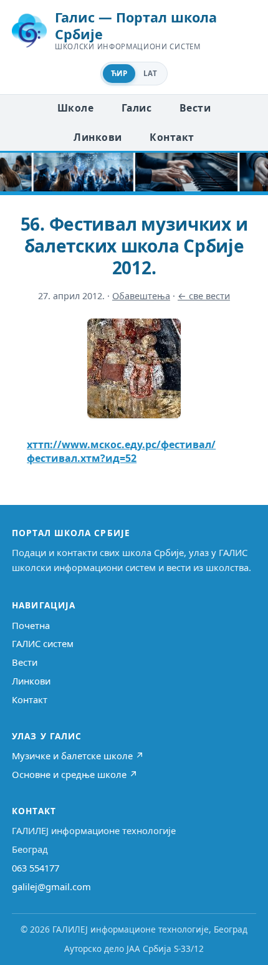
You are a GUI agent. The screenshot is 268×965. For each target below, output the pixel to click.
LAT (150, 73)
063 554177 (35, 868)
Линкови (98, 137)
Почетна (31, 625)
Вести (195, 108)
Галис (136, 108)
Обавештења (141, 296)
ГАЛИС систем (43, 643)
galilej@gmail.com (51, 886)
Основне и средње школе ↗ (75, 774)
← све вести (204, 296)
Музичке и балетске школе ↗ (78, 755)
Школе (75, 108)
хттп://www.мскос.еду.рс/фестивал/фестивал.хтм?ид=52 (121, 451)
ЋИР (119, 73)
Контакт (172, 137)
